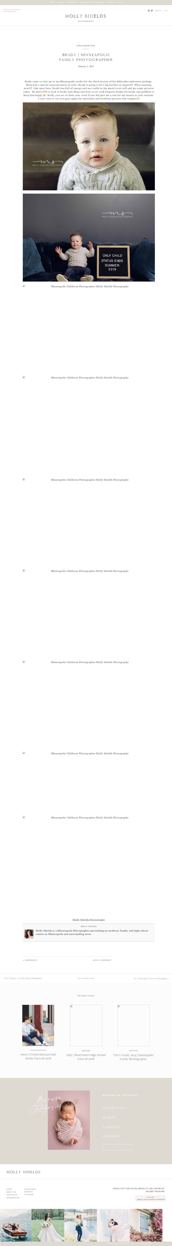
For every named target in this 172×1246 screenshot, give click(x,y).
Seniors (86, 1051)
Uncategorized (86, 46)
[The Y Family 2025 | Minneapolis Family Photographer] (133, 1025)
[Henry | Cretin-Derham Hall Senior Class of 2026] (38, 1025)
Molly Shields (89, 926)
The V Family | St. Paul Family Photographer (23, 978)
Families (133, 1050)
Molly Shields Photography (89, 920)
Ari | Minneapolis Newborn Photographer (150, 978)
